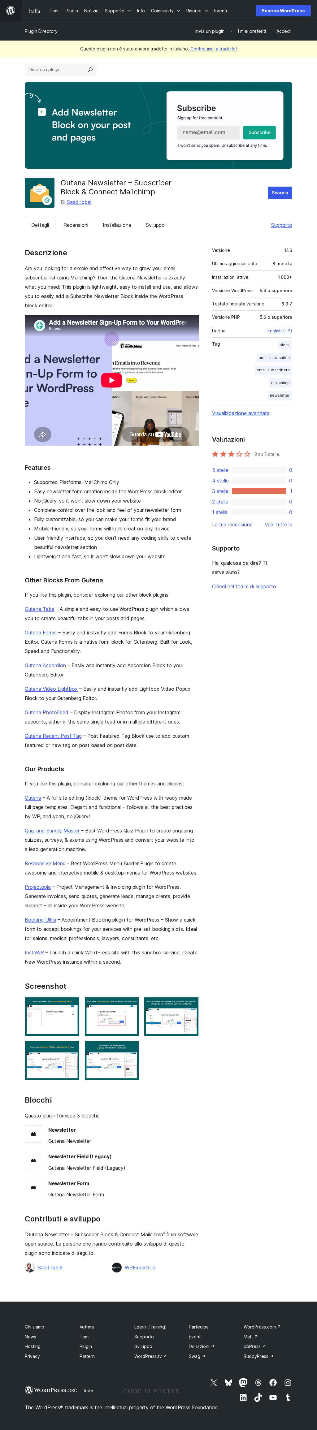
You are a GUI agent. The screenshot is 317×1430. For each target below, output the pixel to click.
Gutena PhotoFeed (46, 712)
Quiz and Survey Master (52, 830)
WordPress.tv (150, 1356)
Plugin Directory (41, 31)
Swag (197, 1356)
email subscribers (273, 370)
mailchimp (280, 382)
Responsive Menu (45, 863)
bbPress (255, 1346)
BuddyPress (259, 1356)
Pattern (87, 1356)
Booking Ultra (40, 920)
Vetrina (87, 1326)
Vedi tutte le (278, 524)
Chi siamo (34, 1326)
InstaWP (34, 952)
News (30, 1336)
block (285, 345)
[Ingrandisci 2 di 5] (131, 1005)
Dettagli (40, 225)
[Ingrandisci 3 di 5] (190, 1005)
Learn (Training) (150, 1326)
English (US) (279, 330)
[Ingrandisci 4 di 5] (71, 1049)
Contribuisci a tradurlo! (213, 48)
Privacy (32, 1356)
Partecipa (199, 1326)
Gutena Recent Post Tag (53, 736)
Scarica (280, 192)
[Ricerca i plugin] (90, 69)
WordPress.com (262, 1326)
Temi (84, 1336)
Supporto (281, 225)
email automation (274, 357)
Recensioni (75, 225)
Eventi (195, 1336)
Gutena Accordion (45, 665)
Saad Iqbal (79, 202)
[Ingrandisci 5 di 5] (131, 1049)
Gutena (33, 798)
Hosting (33, 1346)
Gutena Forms (41, 632)
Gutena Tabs (39, 609)
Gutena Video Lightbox (51, 689)
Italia (88, 1390)
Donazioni (202, 1346)
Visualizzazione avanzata (241, 413)
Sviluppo (155, 225)
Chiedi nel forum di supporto (244, 586)
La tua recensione (232, 524)
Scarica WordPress (283, 10)
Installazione (117, 225)
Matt (251, 1336)
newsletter (280, 395)
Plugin (86, 1346)
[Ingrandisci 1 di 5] (71, 1005)
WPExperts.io (140, 1267)
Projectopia (38, 887)
